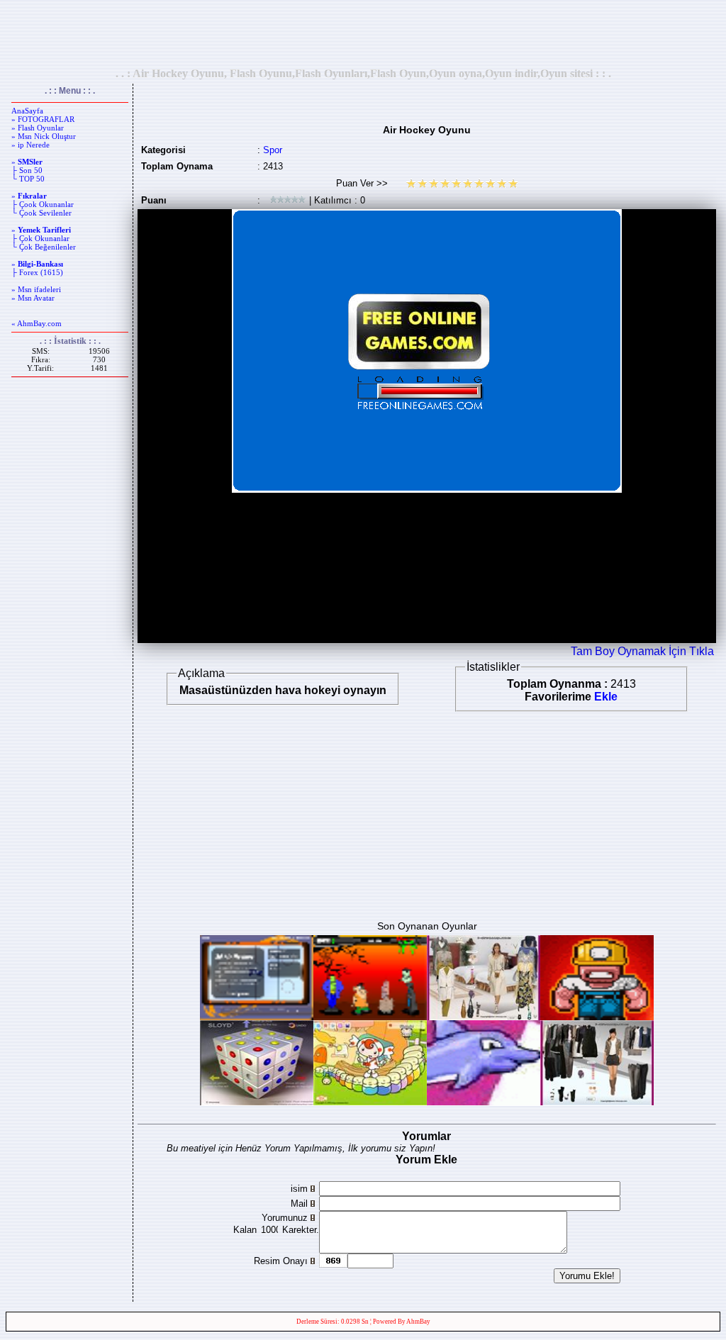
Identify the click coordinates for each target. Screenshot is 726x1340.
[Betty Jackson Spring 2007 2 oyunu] (483, 1016)
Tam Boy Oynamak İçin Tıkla (642, 651)
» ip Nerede (30, 144)
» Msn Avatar (33, 298)
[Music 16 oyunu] (370, 1101)
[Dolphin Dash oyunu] (483, 1101)
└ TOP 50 (28, 178)
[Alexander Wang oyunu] (597, 1101)
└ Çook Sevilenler (41, 212)
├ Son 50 (27, 170)
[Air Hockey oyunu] (256, 1016)
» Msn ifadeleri (36, 289)
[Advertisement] (363, 33)
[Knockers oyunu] (597, 1016)
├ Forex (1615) (37, 272)
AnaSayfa (27, 110)
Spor (272, 150)
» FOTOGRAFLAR (42, 119)
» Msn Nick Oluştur (43, 136)
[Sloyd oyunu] (256, 1101)
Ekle (606, 697)
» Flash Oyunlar (37, 127)
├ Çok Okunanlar (40, 238)
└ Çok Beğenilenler (43, 246)
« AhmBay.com (36, 323)
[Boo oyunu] (370, 1016)
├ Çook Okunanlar (42, 204)
